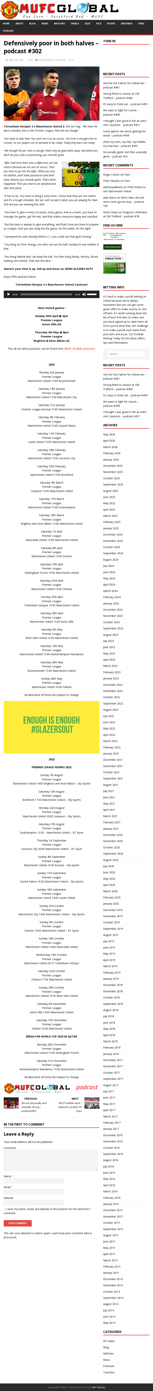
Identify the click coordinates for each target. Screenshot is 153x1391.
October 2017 (111, 1072)
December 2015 (113, 1210)
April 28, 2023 (16, 59)
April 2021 (109, 809)
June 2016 (109, 1172)
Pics (98, 23)
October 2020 (111, 847)
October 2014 (111, 1291)
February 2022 (112, 747)
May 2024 (109, 578)
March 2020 (110, 891)
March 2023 (110, 666)
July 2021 (108, 791)
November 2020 (113, 841)
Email (7, 1187)
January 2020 (111, 903)
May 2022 (109, 728)
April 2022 (109, 735)
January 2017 (111, 1129)
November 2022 (113, 691)
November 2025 (113, 472)
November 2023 (113, 616)
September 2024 (113, 553)
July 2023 (108, 641)
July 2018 (108, 1016)
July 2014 (108, 1310)
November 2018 (113, 991)
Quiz (87, 23)
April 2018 (109, 1035)
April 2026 (109, 440)
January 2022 (111, 753)
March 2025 (110, 516)
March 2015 (110, 1260)
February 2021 (112, 822)
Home (6, 23)
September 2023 (113, 628)
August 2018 (110, 1010)
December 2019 (113, 910)
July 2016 (108, 1166)
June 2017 (109, 1097)
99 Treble (109, 1341)
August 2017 (110, 1085)
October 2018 (111, 997)
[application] (51, 294)
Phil (31, 59)
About (19, 23)
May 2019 (109, 953)
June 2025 (109, 497)
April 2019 (109, 960)
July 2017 (108, 1091)
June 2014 (109, 1316)
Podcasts (61, 59)
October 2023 (111, 622)
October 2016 (111, 1147)
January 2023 (111, 678)
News (44, 23)
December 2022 (113, 685)
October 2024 (111, 547)
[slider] (92, 294)
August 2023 (110, 634)
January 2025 (111, 528)
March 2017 (110, 1116)
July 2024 (108, 566)
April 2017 (109, 1110)
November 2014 (113, 1285)
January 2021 (111, 828)
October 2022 (111, 697)
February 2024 (112, 597)
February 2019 (112, 972)
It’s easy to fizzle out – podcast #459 (125, 104)
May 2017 (109, 1104)
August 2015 (110, 1235)
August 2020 (110, 860)
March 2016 (110, 1191)
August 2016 (110, 1160)
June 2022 (109, 722)
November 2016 (113, 1141)
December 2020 (113, 835)
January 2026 (111, 459)
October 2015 (111, 1222)
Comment (10, 1148)
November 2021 (113, 766)
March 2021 (110, 816)
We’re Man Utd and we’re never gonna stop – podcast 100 (123, 202)
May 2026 (109, 434)
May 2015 (109, 1248)
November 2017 (113, 1066)
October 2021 (111, 772)
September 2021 (113, 778)
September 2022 (113, 703)
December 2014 (113, 1279)
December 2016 (113, 1135)
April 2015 (109, 1254)
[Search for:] (126, 354)
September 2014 (113, 1298)
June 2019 (109, 947)
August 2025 (110, 491)
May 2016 (109, 1179)
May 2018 (109, 1029)
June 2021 (109, 797)
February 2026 (112, 453)
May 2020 (109, 878)
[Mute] (84, 294)
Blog (32, 23)
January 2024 (111, 603)
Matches (59, 23)
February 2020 (112, 897)
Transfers (109, 1372)
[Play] (8, 294)
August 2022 (110, 709)
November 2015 (113, 1216)
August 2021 (110, 785)
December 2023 (113, 609)
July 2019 (108, 941)
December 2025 (113, 465)
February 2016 (112, 1198)
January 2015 (111, 1272)
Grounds (126, 23)
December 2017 (113, 1060)
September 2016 (113, 1154)
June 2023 (109, 647)
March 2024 (110, 591)
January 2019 (111, 978)
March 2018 (110, 1041)
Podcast (8, 30)
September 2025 (113, 484)
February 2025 (112, 522)
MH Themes (99, 1387)
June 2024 (109, 572)
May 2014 (109, 1322)
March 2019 (110, 966)
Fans (141, 23)
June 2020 (109, 872)
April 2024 (109, 584)
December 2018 (113, 985)
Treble (75, 23)
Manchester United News (114, 239)
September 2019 (113, 928)
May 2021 (109, 803)
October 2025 (111, 478)
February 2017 (112, 1122)
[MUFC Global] (60, 17)
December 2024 (113, 534)
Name (8, 1176)
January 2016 (111, 1204)
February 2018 (112, 1047)
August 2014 (110, 1304)
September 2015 (113, 1229)
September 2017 (113, 1079)
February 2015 (112, 1266)
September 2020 (113, 853)
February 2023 (112, 672)
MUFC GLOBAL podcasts (80, 348)
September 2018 (113, 1004)
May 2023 (109, 653)
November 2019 (113, 916)
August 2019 (110, 935)
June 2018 (109, 1022)
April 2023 (109, 659)
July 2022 (108, 716)
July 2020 (108, 866)
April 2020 (109, 885)
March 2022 (110, 741)
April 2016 (109, 1185)
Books (111, 23)
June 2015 (109, 1241)
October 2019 (111, 922)
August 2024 (110, 559)
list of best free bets (115, 317)
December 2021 (113, 759)
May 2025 (109, 503)
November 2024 (113, 541)
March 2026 (110, 447)
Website (8, 1198)
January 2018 (111, 1054)
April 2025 (109, 509)
